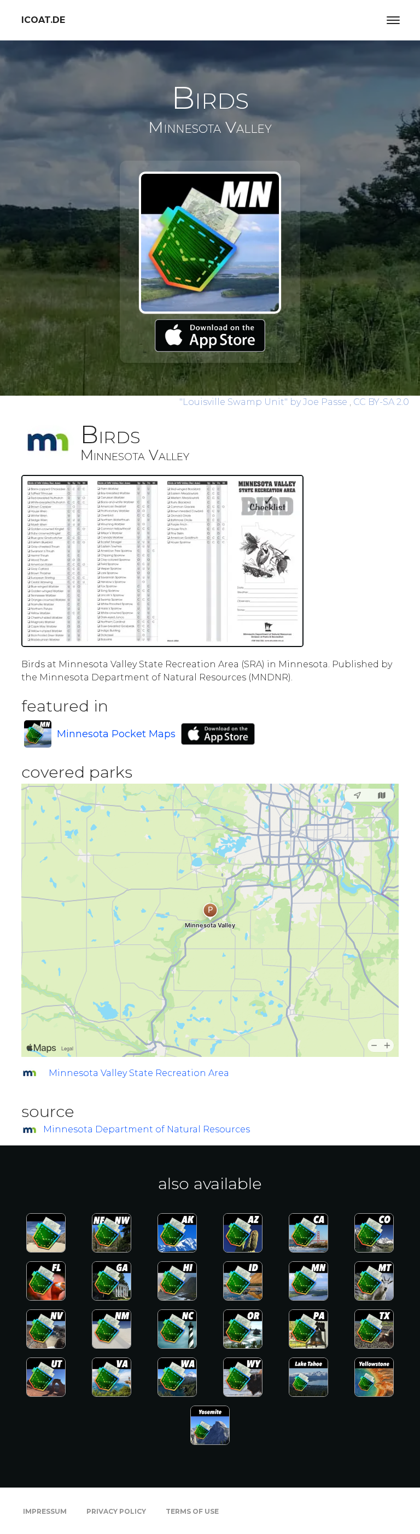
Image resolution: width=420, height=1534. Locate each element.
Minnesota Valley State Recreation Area (139, 1073)
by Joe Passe (264, 402)
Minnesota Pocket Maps (116, 734)
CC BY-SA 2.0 (381, 402)
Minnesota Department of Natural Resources (146, 1129)
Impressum (45, 1511)
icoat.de (43, 20)
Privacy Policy (116, 1511)
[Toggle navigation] (393, 20)
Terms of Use (192, 1511)
